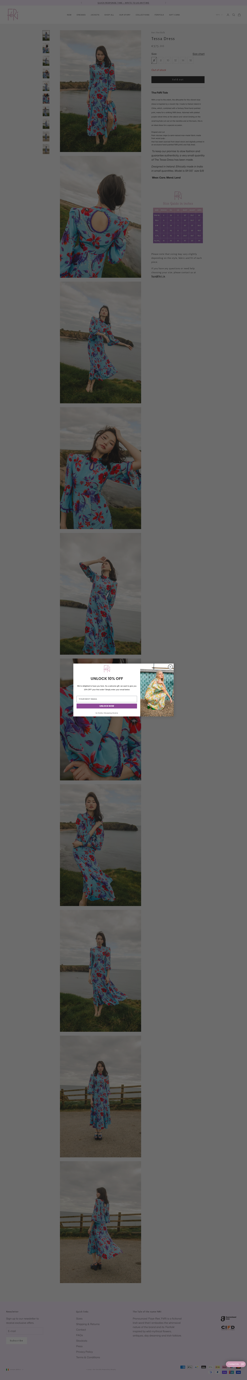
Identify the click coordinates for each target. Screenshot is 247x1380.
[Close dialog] (170, 667)
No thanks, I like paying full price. (107, 713)
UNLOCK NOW (106, 705)
